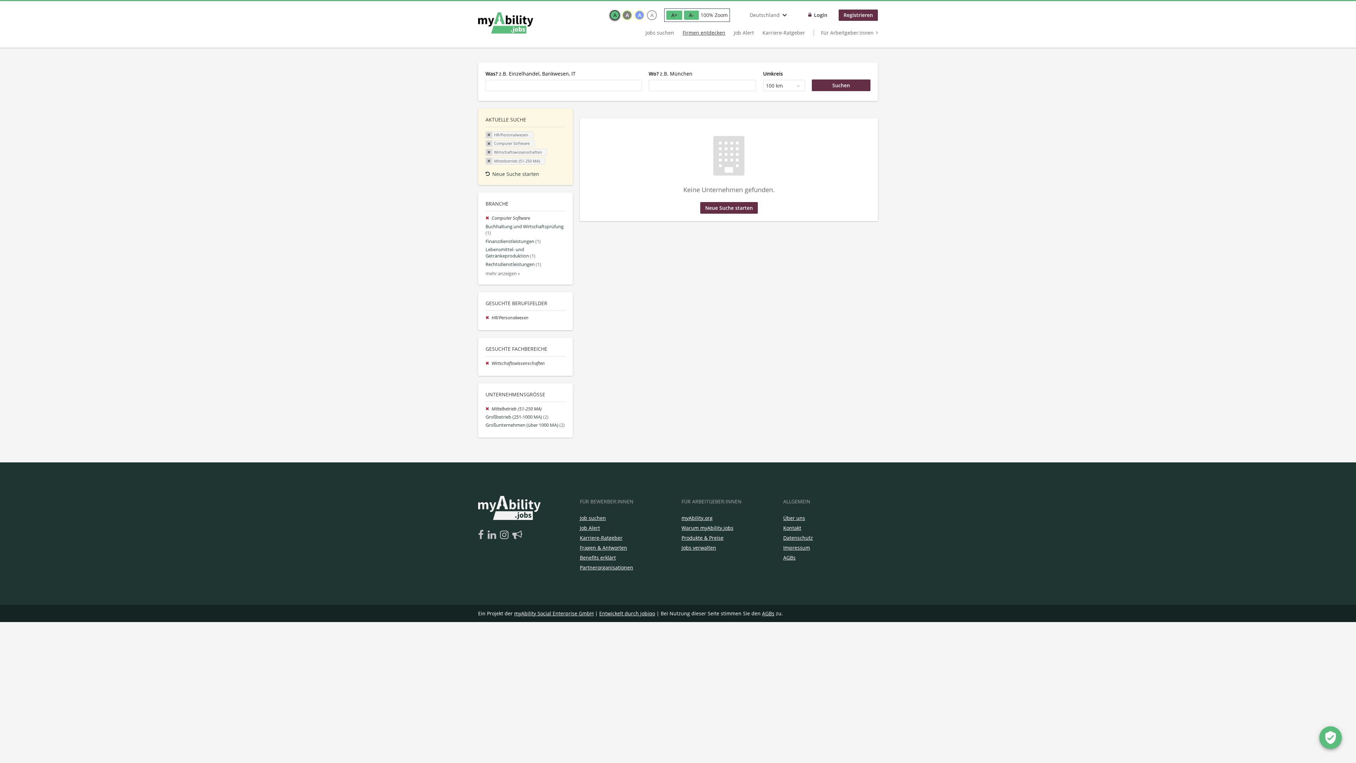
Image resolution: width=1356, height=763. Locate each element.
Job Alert (744, 32)
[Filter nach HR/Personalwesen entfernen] (489, 318)
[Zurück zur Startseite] (505, 23)
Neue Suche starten (515, 174)
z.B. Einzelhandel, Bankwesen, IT (531, 73)
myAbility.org (697, 518)
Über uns (794, 518)
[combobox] (564, 85)
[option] (615, 15)
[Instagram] (505, 535)
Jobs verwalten (699, 547)
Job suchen (593, 518)
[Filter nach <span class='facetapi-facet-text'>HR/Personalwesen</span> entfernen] (489, 135)
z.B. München (670, 73)
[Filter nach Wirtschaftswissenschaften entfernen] (489, 363)
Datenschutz (798, 537)
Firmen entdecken (704, 32)
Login (820, 15)
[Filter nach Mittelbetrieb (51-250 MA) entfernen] (489, 409)
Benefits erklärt (598, 557)
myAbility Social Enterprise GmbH (554, 613)
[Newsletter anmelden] (517, 535)
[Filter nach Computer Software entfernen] (489, 218)
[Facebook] (482, 535)
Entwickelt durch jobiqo (627, 613)
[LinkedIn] (493, 535)
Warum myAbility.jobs (707, 528)
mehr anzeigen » (503, 274)
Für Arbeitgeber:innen (847, 32)
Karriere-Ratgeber (783, 32)
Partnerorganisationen (606, 567)
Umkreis (773, 73)
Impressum (796, 547)
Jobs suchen (660, 32)
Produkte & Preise (703, 537)
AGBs (789, 557)
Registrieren (858, 15)
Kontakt (792, 528)
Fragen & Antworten (603, 547)
